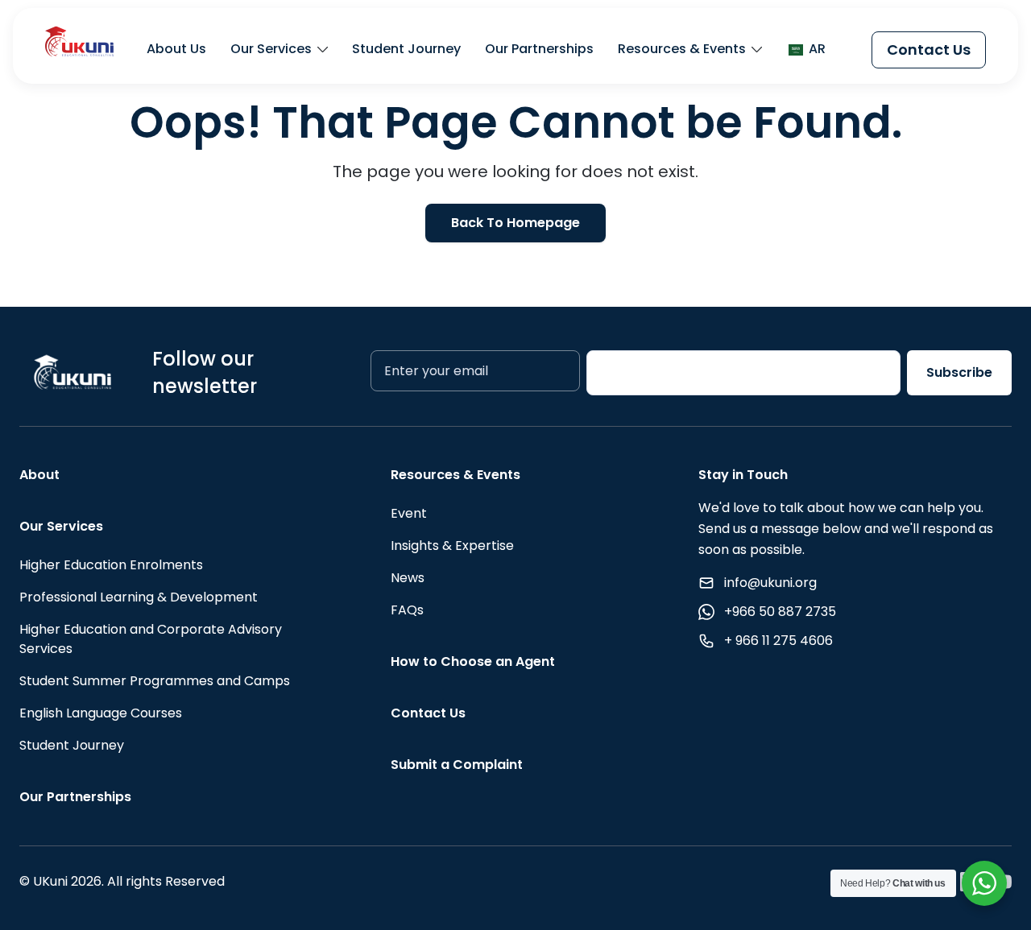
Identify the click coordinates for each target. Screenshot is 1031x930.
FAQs (407, 610)
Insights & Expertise (452, 545)
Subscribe (959, 372)
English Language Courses (100, 713)
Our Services (271, 49)
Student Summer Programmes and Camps (154, 681)
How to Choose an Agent (473, 661)
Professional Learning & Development (138, 597)
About (39, 474)
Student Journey (406, 49)
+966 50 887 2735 (780, 611)
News (407, 577)
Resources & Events (682, 49)
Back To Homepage (515, 222)
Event (409, 513)
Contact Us (929, 49)
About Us (176, 49)
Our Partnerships (539, 49)
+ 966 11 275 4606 (778, 640)
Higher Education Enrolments (111, 565)
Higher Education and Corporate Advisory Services (150, 639)
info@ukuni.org (770, 582)
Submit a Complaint (457, 764)
